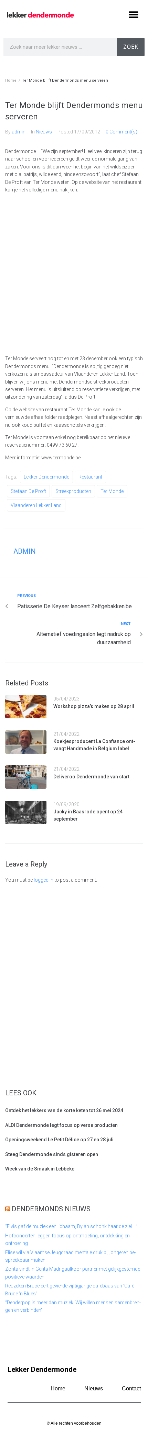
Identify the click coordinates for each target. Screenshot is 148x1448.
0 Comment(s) (121, 131)
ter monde (112, 491)
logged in (43, 880)
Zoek (130, 47)
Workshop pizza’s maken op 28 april (93, 706)
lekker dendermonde (46, 477)
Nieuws (44, 131)
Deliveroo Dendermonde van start (91, 776)
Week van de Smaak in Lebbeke (39, 1169)
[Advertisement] (74, 274)
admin (18, 131)
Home (11, 80)
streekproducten (73, 491)
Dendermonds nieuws (51, 1209)
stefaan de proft (28, 491)
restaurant (90, 477)
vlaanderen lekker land (36, 505)
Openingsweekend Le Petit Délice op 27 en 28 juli (59, 1139)
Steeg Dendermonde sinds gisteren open (51, 1154)
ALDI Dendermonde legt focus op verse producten (61, 1125)
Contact (131, 1388)
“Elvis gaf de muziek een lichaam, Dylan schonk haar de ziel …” (71, 1226)
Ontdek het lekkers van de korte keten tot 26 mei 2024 (64, 1110)
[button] (133, 14)
